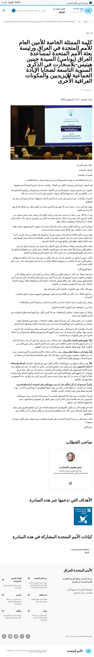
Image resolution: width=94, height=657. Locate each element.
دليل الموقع (42, 652)
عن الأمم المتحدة (40, 578)
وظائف (18, 611)
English (18, 2)
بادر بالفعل (43, 595)
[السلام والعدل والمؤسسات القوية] (82, 516)
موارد (45, 611)
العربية (10, 2)
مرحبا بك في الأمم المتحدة (78, 3)
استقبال (89, 21)
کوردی (4, 2)
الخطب (77, 21)
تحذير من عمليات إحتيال (26, 650)
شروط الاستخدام (33, 652)
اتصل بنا (44, 650)
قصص (18, 595)
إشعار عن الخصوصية (12, 650)
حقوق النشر (37, 650)
